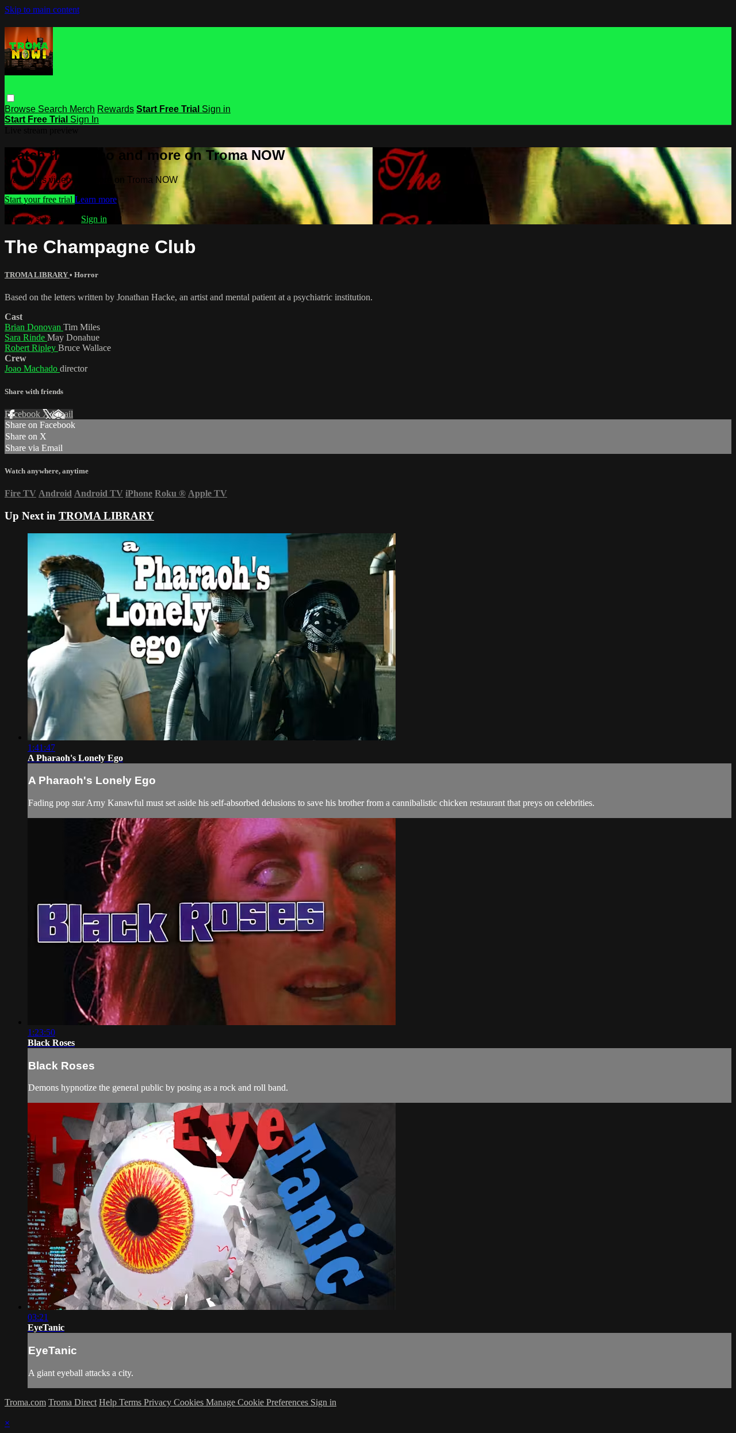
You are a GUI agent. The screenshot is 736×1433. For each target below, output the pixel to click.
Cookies (190, 1402)
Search (54, 109)
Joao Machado (32, 368)
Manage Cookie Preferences (258, 1402)
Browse (21, 109)
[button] (10, 98)
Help (109, 1402)
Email (62, 414)
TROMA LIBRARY (37, 274)
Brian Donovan (34, 327)
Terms (131, 1402)
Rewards (115, 109)
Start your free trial (40, 199)
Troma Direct (72, 1402)
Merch (82, 109)
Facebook (24, 414)
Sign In (84, 119)
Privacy (159, 1402)
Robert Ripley (31, 348)
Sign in (216, 109)
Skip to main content (42, 9)
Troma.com (25, 1402)
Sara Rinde (26, 337)
